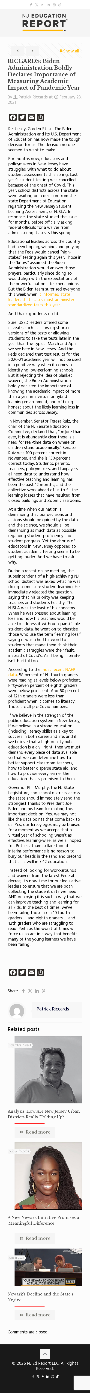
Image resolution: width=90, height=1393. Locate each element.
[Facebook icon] (31, 5)
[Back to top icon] (45, 1354)
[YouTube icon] (42, 5)
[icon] (59, 5)
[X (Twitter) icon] (37, 5)
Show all (71, 51)
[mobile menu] (84, 18)
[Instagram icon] (54, 5)
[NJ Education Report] (45, 22)
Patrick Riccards (33, 97)
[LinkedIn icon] (48, 5)
